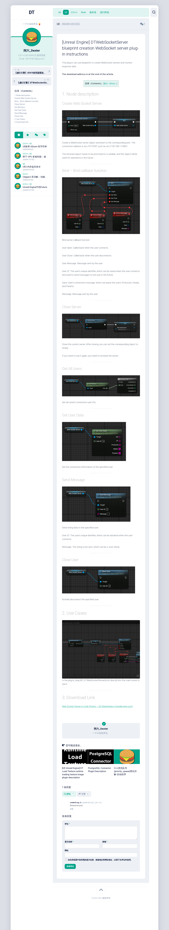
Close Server (20, 104)
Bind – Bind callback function (26, 101)
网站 (66, 850)
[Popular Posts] (27, 135)
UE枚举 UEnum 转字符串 (35, 146)
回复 (71, 809)
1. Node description (22, 95)
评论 (70, 794)
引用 (84, 794)
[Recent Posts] (19, 135)
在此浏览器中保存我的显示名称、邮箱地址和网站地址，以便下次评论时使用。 (100, 860)
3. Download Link (21, 122)
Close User (19, 116)
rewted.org (74, 802)
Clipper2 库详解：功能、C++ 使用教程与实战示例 (47, 177)
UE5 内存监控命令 (32, 166)
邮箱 (104, 842)
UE (31, 144)
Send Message (21, 113)
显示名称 (69, 842)
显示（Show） (110, 83)
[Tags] (44, 135)
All (59, 12)
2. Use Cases (20, 119)
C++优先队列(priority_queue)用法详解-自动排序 (125, 771)
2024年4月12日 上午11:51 (92, 803)
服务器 (93, 12)
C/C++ (25, 144)
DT (32, 12)
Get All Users (20, 107)
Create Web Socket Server (25, 98)
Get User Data (20, 110)
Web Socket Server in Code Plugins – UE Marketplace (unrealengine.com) (97, 706)
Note (83, 12)
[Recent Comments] (36, 135)
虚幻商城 (104, 12)
